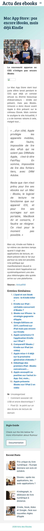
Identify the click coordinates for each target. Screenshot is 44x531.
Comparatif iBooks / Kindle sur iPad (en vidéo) (24, 347)
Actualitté (21, 284)
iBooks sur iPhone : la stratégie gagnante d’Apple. (24, 316)
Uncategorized (18, 394)
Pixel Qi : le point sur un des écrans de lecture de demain (20, 409)
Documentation (16, 442)
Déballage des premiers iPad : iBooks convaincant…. (25, 366)
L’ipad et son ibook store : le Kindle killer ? (24, 297)
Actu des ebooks (19, 3)
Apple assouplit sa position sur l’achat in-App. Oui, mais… (25, 375)
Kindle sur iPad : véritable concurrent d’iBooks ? (24, 307)
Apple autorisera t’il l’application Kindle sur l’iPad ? (24, 338)
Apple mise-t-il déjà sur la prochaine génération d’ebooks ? (25, 356)
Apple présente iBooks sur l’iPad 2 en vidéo (24, 384)
